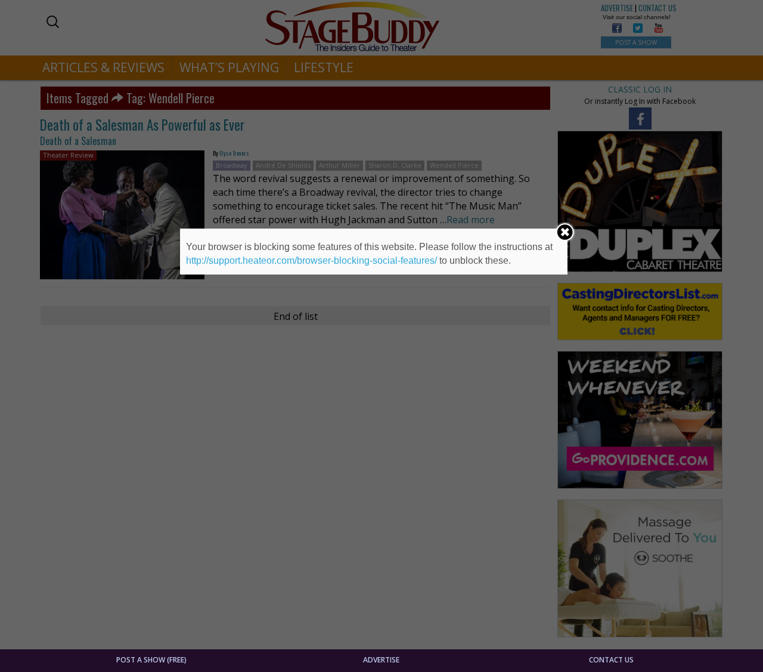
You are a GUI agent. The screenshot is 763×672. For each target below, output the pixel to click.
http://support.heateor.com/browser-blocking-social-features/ (311, 260)
